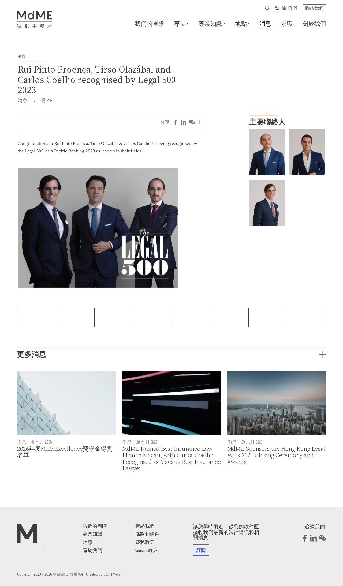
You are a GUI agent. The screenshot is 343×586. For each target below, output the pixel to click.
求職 (287, 23)
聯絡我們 (314, 8)
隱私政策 (145, 542)
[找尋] (267, 8)
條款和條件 (147, 534)
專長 (180, 23)
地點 (241, 23)
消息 (265, 23)
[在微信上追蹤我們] (322, 538)
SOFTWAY (111, 574)
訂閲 (201, 550)
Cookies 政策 (146, 550)
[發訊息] (256, 135)
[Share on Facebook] (175, 122)
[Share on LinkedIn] (183, 122)
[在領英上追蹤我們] (313, 538)
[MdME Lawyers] (34, 19)
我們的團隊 (149, 23)
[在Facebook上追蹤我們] (304, 538)
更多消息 (31, 354)
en (290, 8)
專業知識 (210, 23)
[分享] (199, 122)
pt (295, 8)
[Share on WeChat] (192, 122)
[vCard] (256, 143)
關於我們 (314, 23)
